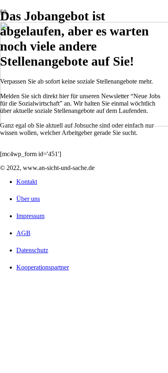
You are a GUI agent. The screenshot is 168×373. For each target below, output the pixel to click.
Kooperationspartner (42, 267)
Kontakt (26, 181)
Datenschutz (32, 250)
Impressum (30, 215)
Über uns (28, 198)
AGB (23, 233)
